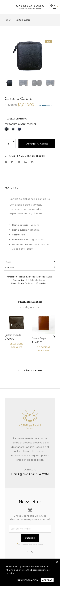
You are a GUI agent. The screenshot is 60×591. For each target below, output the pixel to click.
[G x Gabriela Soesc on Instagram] (32, 552)
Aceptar (47, 580)
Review (9, 267)
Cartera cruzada (13, 335)
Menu (4, 7)
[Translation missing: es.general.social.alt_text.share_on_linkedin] (25, 162)
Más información (27, 580)
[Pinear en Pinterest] (19, 162)
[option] (30, 55)
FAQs (8, 262)
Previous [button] (9, 57)
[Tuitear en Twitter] (12, 162)
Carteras (29, 283)
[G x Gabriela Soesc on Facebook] (27, 552)
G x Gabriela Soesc (35, 280)
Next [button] (51, 57)
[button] (53, 5)
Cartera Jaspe (39, 338)
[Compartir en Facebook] (6, 162)
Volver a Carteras (32, 370)
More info (11, 188)
